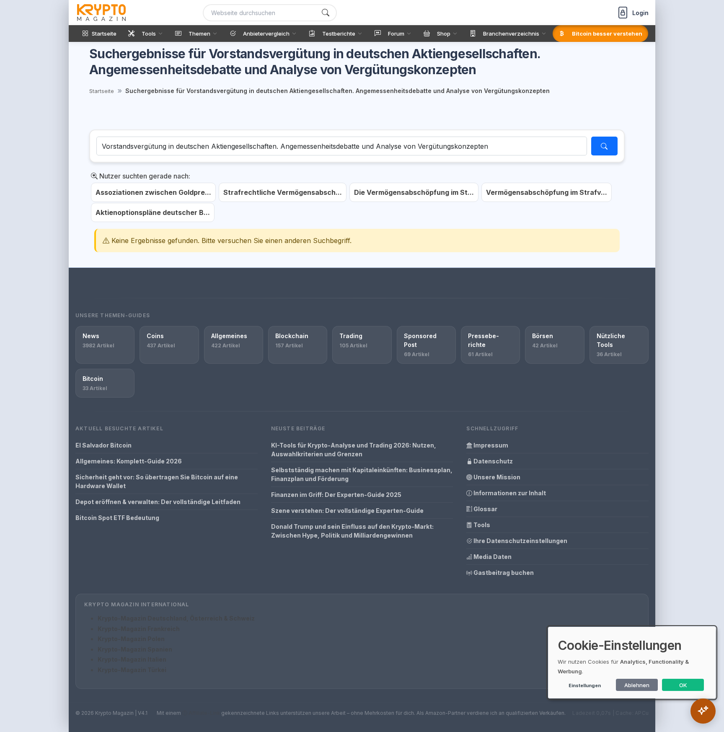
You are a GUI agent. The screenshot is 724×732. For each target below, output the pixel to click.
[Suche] (325, 12)
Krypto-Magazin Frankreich (139, 628)
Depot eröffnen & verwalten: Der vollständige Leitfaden (157, 501)
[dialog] (632, 662)
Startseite (101, 91)
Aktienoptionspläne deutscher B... (153, 212)
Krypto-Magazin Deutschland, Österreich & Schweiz (176, 618)
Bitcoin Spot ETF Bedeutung (117, 517)
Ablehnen (636, 685)
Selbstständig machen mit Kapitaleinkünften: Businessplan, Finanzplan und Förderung (361, 474)
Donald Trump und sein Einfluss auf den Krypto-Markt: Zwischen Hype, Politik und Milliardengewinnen (352, 531)
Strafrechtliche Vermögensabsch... (282, 192)
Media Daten (492, 556)
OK (683, 685)
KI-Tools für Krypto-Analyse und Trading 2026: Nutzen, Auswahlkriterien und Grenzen (353, 450)
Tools (481, 524)
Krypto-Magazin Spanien (135, 649)
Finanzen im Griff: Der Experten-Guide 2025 (336, 494)
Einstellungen (585, 685)
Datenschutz (492, 461)
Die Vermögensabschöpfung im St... (414, 192)
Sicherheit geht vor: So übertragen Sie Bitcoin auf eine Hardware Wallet (156, 481)
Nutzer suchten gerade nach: (144, 176)
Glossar (484, 508)
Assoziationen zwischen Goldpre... (153, 192)
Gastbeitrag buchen (503, 572)
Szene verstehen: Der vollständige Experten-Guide (347, 510)
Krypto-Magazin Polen (131, 638)
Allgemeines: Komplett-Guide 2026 (128, 461)
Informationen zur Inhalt (509, 493)
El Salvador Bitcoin (103, 445)
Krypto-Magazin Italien (132, 659)
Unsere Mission (496, 477)
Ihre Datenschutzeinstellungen (519, 540)
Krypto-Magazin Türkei (132, 669)
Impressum (490, 445)
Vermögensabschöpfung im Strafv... (546, 192)
